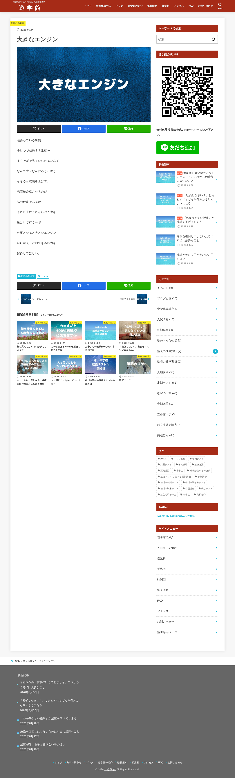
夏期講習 (165, 372)
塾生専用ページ (167, 632)
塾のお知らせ (169, 340)
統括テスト (207, 488)
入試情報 (165, 319)
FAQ (191, 5)
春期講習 (165, 403)
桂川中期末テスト (169, 488)
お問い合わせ (205, 5)
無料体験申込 (103, 5)
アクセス (179, 5)
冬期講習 (165, 329)
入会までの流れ (167, 547)
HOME (17, 661)
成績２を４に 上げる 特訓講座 (175, 476)
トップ (87, 5)
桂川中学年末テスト (195, 482)
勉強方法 (198, 464)
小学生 (179, 470)
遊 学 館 (27, 7)
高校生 (186, 494)
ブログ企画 (167, 298)
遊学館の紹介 (135, 5)
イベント (165, 287)
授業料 (165, 5)
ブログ (119, 5)
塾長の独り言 (17, 23)
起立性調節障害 (169, 424)
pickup (44, 276)
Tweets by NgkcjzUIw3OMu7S (175, 515)
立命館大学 (166, 414)
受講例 (161, 569)
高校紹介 (165, 435)
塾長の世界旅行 (169, 351)
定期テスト (167, 382)
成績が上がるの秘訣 (200, 470)
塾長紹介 (152, 5)
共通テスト (166, 464)
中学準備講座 (167, 308)
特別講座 (189, 488)
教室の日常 (167, 393)
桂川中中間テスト (169, 482)
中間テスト (198, 458)
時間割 (161, 579)
